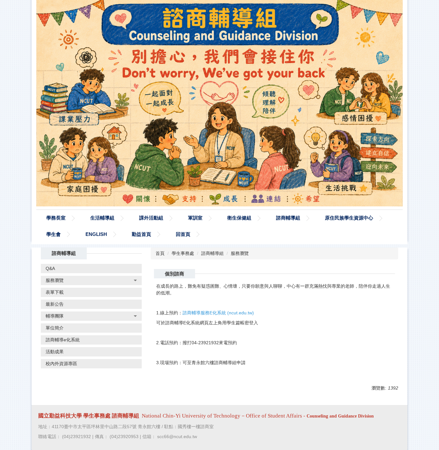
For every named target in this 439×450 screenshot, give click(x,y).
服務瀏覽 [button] (55, 280)
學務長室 (56, 218)
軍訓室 (195, 218)
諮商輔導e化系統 (63, 339)
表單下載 (55, 292)
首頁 (160, 253)
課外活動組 (151, 218)
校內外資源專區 (61, 363)
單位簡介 (55, 327)
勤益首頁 (141, 234)
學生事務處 (183, 253)
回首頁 (183, 234)
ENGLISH (96, 234)
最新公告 (55, 304)
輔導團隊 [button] (55, 316)
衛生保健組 (239, 218)
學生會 (53, 234)
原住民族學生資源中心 (349, 218)
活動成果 (55, 351)
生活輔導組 (102, 218)
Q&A (50, 268)
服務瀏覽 (240, 253)
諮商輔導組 (288, 218)
